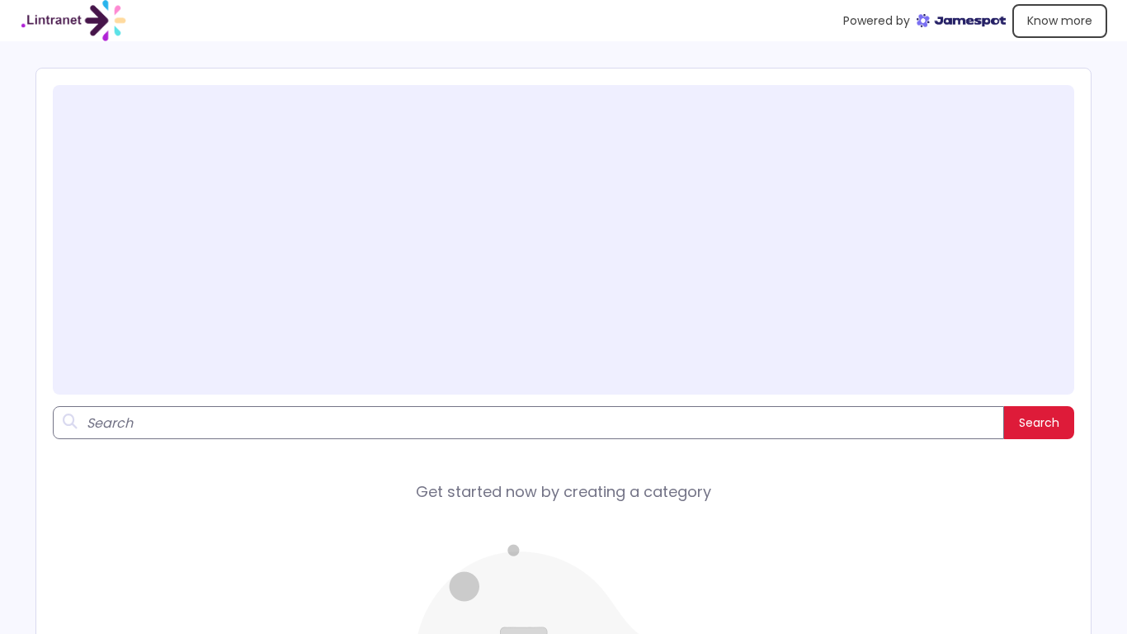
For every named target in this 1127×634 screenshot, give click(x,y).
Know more (1059, 20)
